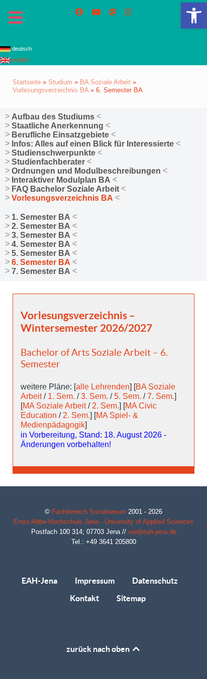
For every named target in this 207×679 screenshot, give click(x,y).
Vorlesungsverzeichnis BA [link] (50, 90)
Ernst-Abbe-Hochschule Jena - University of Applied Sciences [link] (103, 521)
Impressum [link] (95, 580)
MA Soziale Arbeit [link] (54, 405)
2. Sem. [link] (105, 405)
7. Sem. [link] (160, 396)
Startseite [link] (27, 82)
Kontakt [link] (84, 598)
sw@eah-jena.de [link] (152, 531)
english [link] (20, 60)
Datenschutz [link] (155, 580)
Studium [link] (60, 82)
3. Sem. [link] (94, 396)
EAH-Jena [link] (39, 580)
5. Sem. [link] (127, 396)
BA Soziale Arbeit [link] (105, 82)
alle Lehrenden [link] (103, 386)
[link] (194, 16)
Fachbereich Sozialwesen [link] (90, 511)
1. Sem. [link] (61, 396)
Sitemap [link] (131, 598)
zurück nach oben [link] (98, 648)
